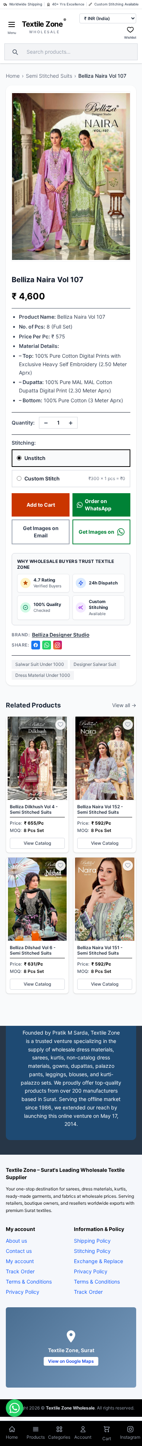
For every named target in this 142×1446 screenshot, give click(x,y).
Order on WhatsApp (98, 504)
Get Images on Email (41, 531)
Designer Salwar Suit (95, 664)
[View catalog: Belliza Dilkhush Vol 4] (37, 784)
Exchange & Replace (98, 1261)
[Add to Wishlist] (60, 725)
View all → (124, 705)
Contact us (19, 1251)
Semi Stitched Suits (49, 76)
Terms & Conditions (29, 1281)
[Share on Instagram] (57, 645)
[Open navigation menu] (11, 24)
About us (16, 1241)
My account (20, 1261)
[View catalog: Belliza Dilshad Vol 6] (37, 925)
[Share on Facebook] (35, 645)
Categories (59, 1437)
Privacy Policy (22, 1292)
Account (82, 1437)
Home (13, 76)
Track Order (20, 1271)
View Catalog (37, 843)
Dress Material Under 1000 (42, 675)
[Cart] (106, 1430)
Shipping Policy (92, 1241)
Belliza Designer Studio (61, 635)
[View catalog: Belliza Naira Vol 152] (105, 784)
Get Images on (96, 532)
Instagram (130, 1437)
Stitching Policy (92, 1251)
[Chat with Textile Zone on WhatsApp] (14, 1408)
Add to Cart (41, 505)
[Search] (14, 52)
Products (36, 1437)
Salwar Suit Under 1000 (39, 664)
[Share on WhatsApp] (46, 645)
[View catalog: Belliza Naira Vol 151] (105, 925)
